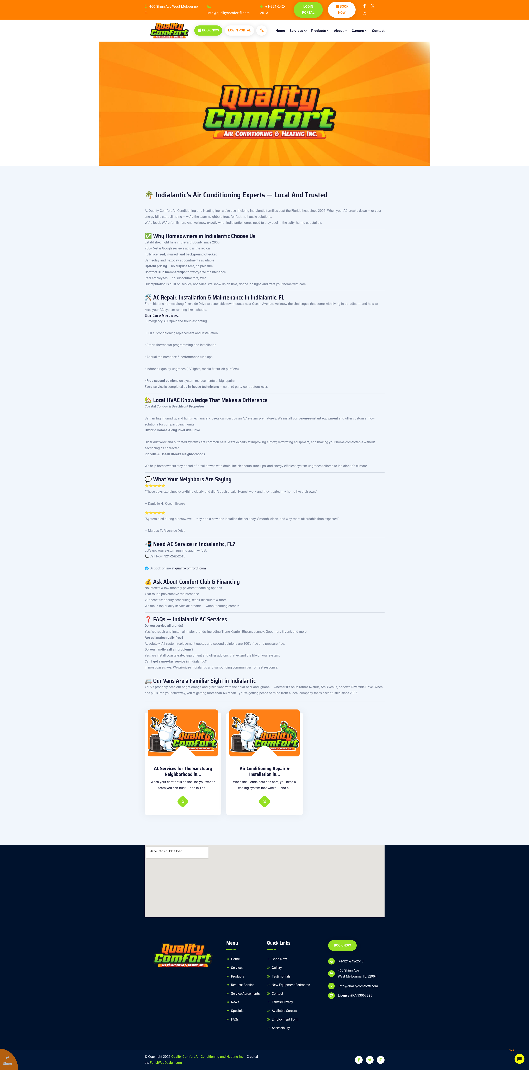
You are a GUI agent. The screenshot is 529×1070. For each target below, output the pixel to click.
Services (296, 31)
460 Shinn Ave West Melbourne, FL (171, 9)
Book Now (343, 9)
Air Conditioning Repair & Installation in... (265, 771)
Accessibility (280, 1028)
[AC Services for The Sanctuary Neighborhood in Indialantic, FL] (183, 732)
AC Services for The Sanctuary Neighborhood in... (183, 771)
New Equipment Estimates (290, 985)
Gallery (276, 968)
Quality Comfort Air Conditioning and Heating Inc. (207, 1057)
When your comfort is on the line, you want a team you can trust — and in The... (183, 785)
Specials (236, 1011)
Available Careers (284, 1011)
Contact (378, 31)
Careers (358, 31)
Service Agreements (245, 994)
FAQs (234, 1019)
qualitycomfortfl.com (190, 568)
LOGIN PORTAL (308, 9)
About (339, 31)
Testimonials (281, 976)
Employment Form (285, 1019)
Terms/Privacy (282, 1002)
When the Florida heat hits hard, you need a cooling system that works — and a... (264, 785)
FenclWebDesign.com (166, 1063)
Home (280, 31)
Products (318, 31)
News (234, 1002)
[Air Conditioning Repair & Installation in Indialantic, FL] (264, 732)
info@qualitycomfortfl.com (228, 13)
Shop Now (279, 959)
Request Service (242, 985)
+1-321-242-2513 (272, 9)
